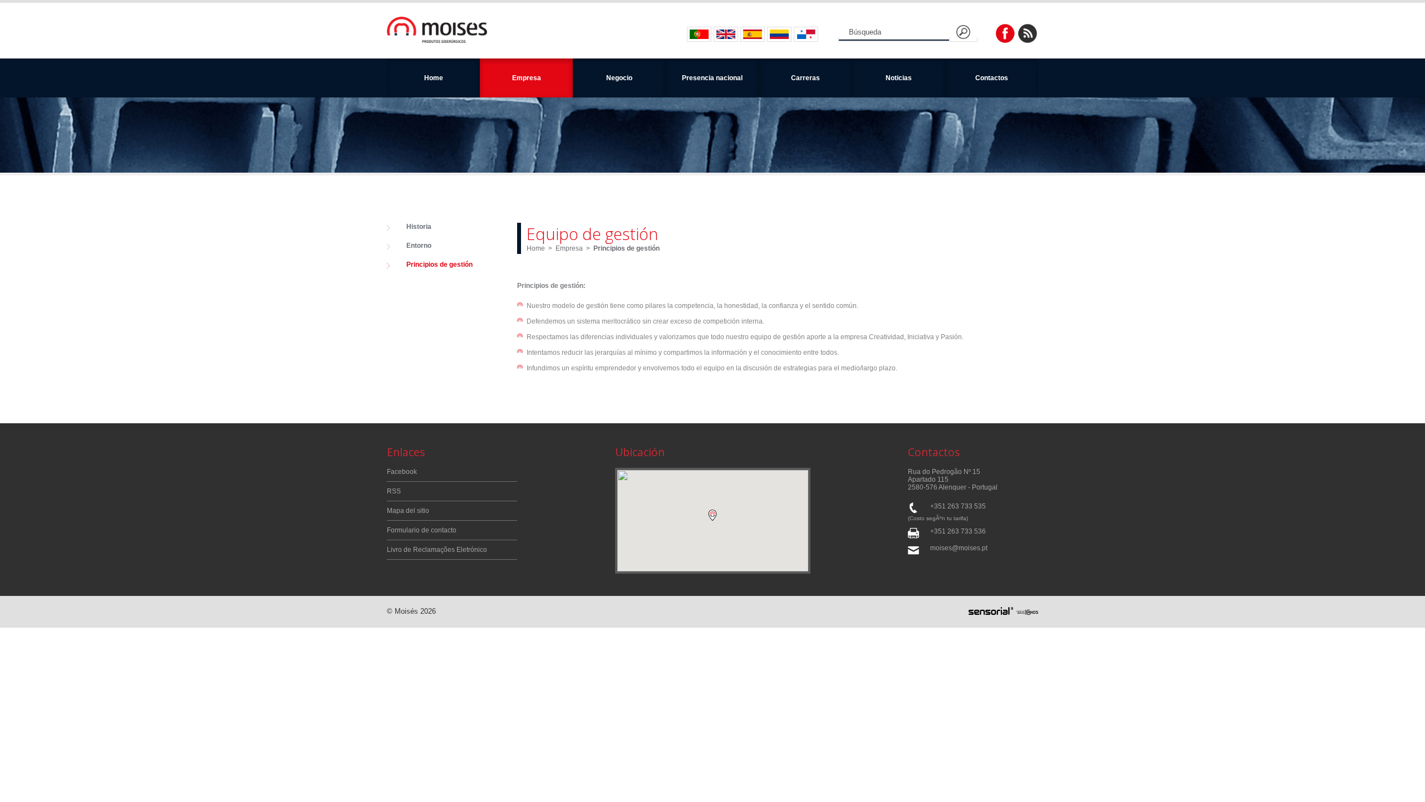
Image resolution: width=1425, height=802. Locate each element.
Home (433, 78)
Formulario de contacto (421, 530)
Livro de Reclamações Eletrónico (437, 550)
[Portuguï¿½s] (699, 34)
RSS (394, 491)
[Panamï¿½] (806, 34)
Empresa (569, 248)
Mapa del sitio (408, 511)
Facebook (402, 472)
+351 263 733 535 (958, 506)
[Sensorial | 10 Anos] (1003, 612)
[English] (726, 34)
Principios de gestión (626, 248)
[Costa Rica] (752, 34)
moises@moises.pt (958, 548)
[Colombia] (779, 34)
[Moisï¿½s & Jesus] (437, 31)
